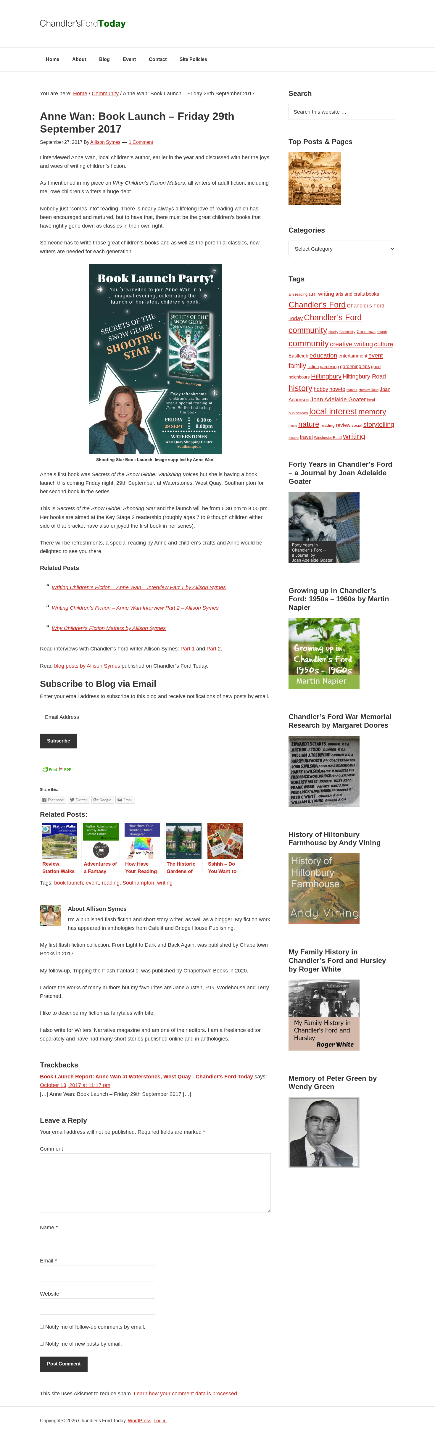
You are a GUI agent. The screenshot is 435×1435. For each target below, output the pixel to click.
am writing (321, 294)
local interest (333, 411)
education (323, 355)
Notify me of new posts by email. (83, 1344)
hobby (321, 389)
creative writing (351, 344)
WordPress (139, 1420)
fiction (313, 366)
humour (352, 390)
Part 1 (188, 649)
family (297, 366)
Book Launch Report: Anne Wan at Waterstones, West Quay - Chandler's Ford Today (146, 1077)
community (309, 343)
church (382, 332)
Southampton (138, 883)
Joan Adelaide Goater (338, 399)
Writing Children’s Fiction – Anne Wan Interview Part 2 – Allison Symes (135, 608)
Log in (160, 1420)
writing (165, 883)
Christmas (366, 331)
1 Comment (141, 142)
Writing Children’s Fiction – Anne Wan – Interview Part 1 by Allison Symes (139, 587)
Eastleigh (298, 355)
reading (111, 883)
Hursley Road (368, 390)
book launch (68, 883)
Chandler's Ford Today (217, 24)
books (372, 294)
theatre (294, 437)
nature (308, 424)
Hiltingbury (326, 376)
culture (383, 344)
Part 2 (214, 649)
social (357, 425)
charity (333, 332)
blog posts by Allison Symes (87, 666)
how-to (337, 389)
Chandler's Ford (317, 304)
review (343, 425)
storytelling (378, 424)
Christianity (347, 332)
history (300, 388)
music (293, 425)
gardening (329, 366)
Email (48, 1261)
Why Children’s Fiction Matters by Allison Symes (109, 628)
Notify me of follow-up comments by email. (95, 1327)
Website (49, 1294)
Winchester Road (328, 438)
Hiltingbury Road (364, 376)
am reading (298, 294)
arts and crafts (350, 294)
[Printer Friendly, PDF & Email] (56, 771)
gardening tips (355, 366)
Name (49, 1228)
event (92, 883)
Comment (51, 1149)
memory (372, 412)
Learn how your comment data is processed (185, 1394)
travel (306, 437)
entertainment (353, 355)
